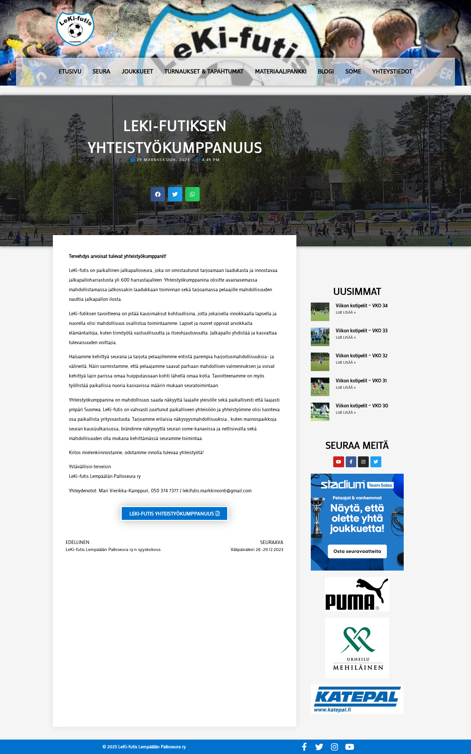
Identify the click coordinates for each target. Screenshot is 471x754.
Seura (101, 71)
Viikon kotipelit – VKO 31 (361, 380)
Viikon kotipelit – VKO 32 (361, 355)
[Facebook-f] (304, 747)
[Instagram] (334, 747)
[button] (158, 194)
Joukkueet (137, 71)
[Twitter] (319, 747)
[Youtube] (349, 747)
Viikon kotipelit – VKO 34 (362, 305)
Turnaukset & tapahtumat (204, 71)
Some (353, 71)
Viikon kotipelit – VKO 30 (362, 405)
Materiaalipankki (281, 71)
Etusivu (70, 71)
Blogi (326, 71)
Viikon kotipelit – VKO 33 (362, 330)
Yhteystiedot (392, 71)
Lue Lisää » (346, 312)
